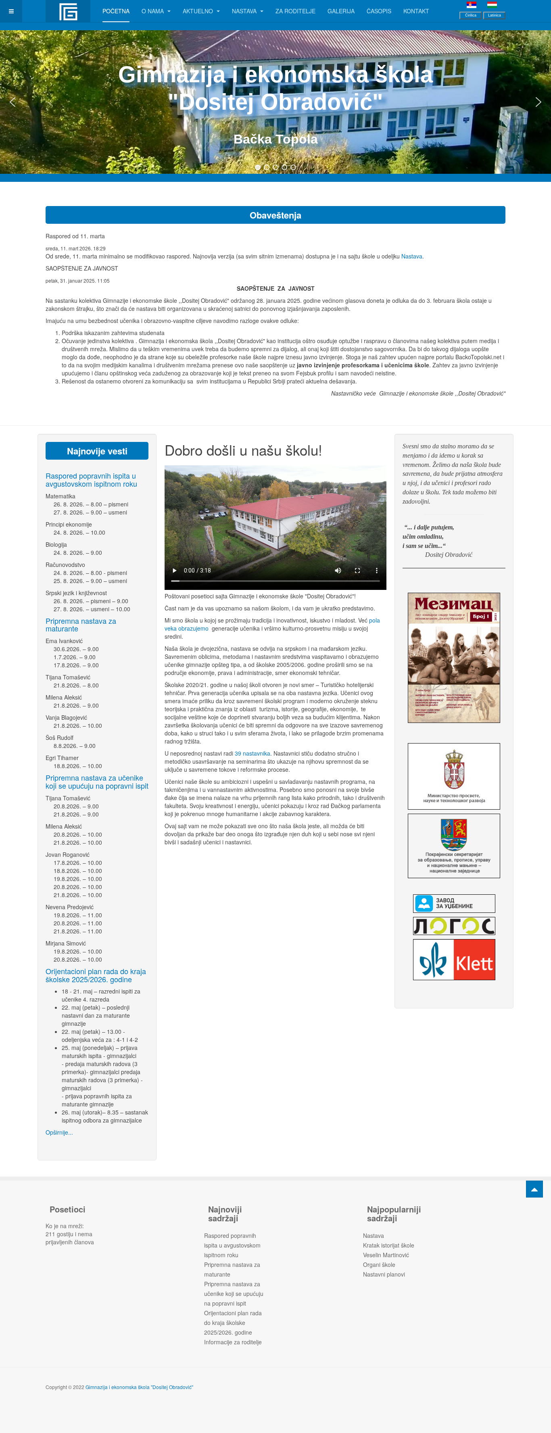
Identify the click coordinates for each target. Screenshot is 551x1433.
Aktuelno (199, 11)
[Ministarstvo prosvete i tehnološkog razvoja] (454, 776)
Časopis (379, 11)
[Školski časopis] (454, 658)
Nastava (245, 11)
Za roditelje (295, 11)
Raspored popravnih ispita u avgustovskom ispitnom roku (91, 479)
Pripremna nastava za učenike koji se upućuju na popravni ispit (97, 781)
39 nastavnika (252, 753)
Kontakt (416, 11)
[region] (275, 102)
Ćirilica (470, 15)
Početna (115, 11)
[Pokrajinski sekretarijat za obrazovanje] (454, 846)
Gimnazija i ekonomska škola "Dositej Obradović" (139, 1386)
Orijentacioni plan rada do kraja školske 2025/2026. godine (96, 975)
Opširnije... (59, 1132)
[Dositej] (68, 11)
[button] (12, 102)
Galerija (341, 11)
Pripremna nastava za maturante (81, 624)
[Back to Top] (534, 1189)
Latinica (494, 15)
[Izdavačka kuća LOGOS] (454, 926)
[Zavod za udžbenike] (454, 903)
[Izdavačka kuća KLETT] (454, 959)
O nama (153, 11)
